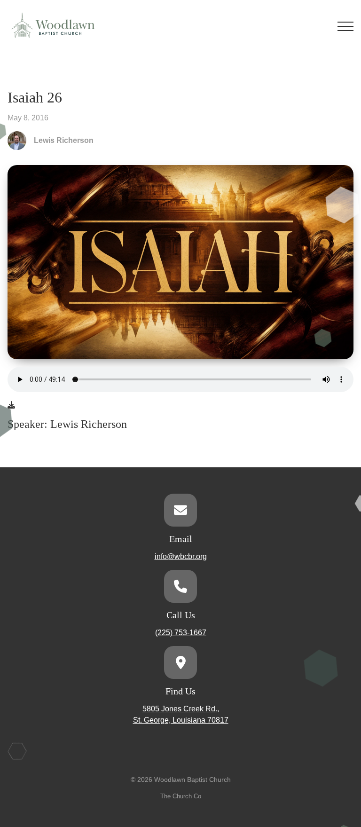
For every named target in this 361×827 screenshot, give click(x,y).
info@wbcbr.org (181, 556)
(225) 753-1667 (180, 633)
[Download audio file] (11, 405)
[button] (345, 26)
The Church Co (180, 796)
